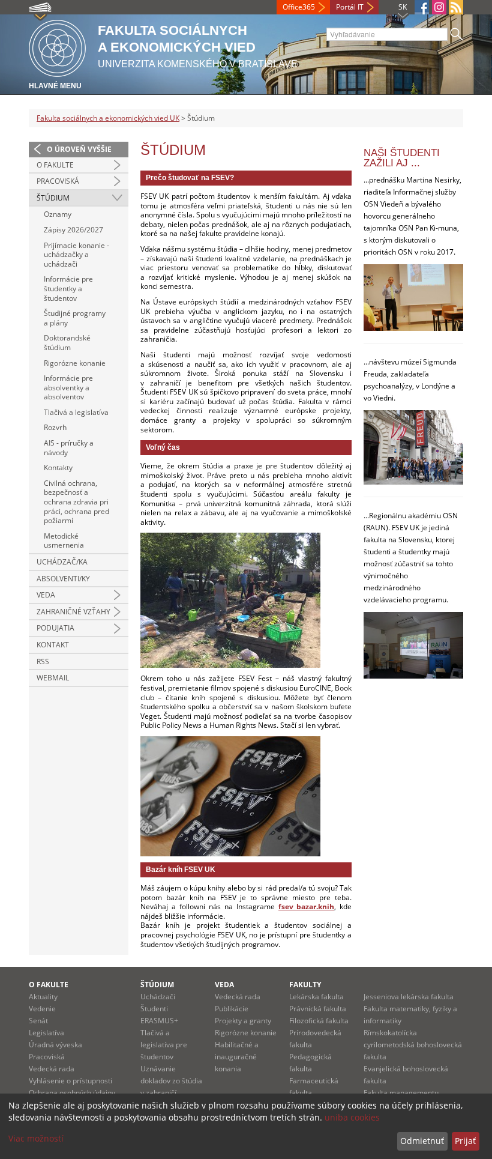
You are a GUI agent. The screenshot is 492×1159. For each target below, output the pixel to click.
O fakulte (55, 165)
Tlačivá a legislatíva (76, 412)
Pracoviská (58, 181)
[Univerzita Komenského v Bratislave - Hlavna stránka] (57, 46)
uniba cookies (352, 1117)
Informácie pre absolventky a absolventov (68, 387)
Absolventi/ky (63, 578)
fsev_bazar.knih (306, 906)
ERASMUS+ (159, 1020)
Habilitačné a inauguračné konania (237, 1056)
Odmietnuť (422, 1140)
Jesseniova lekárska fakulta (409, 996)
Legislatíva (46, 1032)
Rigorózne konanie (75, 363)
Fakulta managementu (401, 1093)
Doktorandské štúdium (67, 343)
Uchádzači (157, 996)
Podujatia (55, 628)
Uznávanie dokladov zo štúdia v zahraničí (171, 1081)
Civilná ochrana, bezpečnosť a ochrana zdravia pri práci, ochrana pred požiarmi (76, 501)
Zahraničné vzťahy (73, 612)
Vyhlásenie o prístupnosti (70, 1081)
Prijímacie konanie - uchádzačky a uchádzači (76, 254)
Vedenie (42, 1008)
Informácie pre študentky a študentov (68, 288)
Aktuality (43, 996)
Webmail (53, 678)
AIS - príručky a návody (69, 448)
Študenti (154, 1008)
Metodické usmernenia (64, 541)
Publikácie (231, 1008)
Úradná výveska (55, 1044)
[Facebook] (422, 7)
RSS (43, 661)
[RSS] (456, 7)
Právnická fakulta (317, 1008)
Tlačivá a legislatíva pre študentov (163, 1044)
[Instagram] (439, 7)
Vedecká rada (51, 1069)
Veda (46, 595)
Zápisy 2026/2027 (73, 230)
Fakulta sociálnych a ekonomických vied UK (108, 118)
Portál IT (350, 7)
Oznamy (57, 214)
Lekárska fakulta (316, 996)
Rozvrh (55, 427)
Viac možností (36, 1138)
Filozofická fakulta (319, 1020)
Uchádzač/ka (62, 562)
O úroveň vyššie (79, 149)
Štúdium (53, 198)
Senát (38, 1020)
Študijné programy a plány (75, 318)
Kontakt (53, 645)
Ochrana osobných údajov (72, 1093)
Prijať (465, 1140)
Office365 (299, 7)
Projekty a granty (243, 1020)
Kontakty (58, 467)
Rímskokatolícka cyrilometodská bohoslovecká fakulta (413, 1044)
